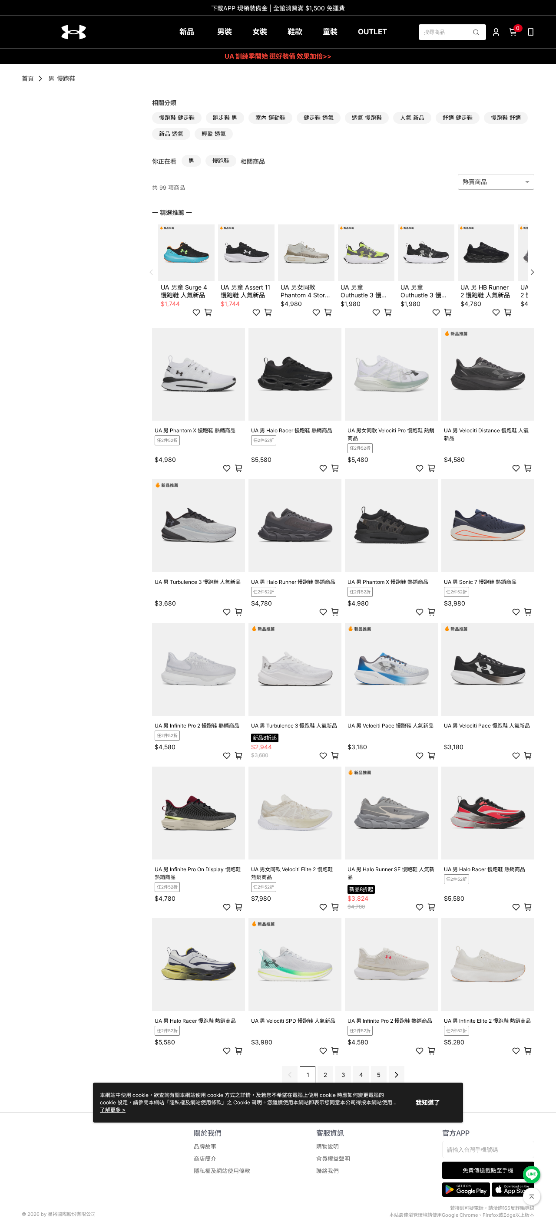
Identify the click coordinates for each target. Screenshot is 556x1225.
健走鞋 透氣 (319, 117)
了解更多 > (113, 1109)
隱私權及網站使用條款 (222, 1171)
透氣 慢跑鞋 (367, 117)
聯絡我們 (327, 1171)
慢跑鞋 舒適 (506, 117)
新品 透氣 (171, 133)
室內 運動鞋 (270, 117)
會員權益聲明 (333, 1159)
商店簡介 (205, 1159)
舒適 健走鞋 (458, 117)
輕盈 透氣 (214, 133)
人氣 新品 (412, 117)
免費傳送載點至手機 (488, 1170)
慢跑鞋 (66, 78)
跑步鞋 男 (225, 117)
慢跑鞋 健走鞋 (177, 117)
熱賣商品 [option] (475, 181)
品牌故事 (205, 1146)
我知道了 (428, 1102)
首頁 (28, 78)
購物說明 (327, 1146)
